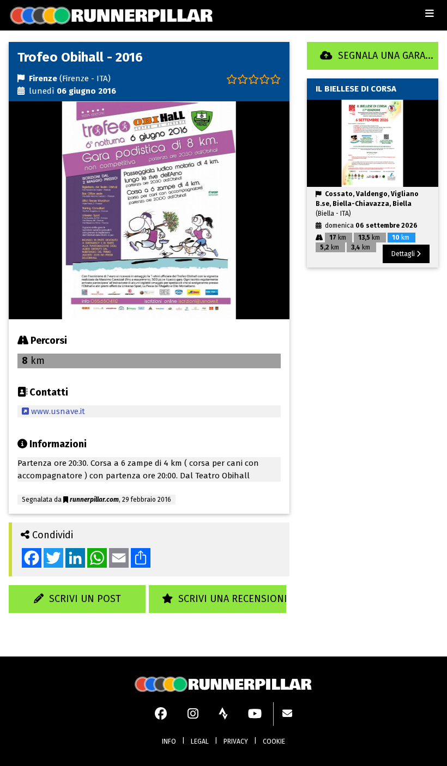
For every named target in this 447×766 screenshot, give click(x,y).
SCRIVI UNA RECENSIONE (231, 599)
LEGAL (200, 741)
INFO (169, 741)
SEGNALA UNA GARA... (383, 56)
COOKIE (274, 741)
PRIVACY (236, 741)
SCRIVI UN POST (82, 599)
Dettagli (403, 254)
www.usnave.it (57, 411)
